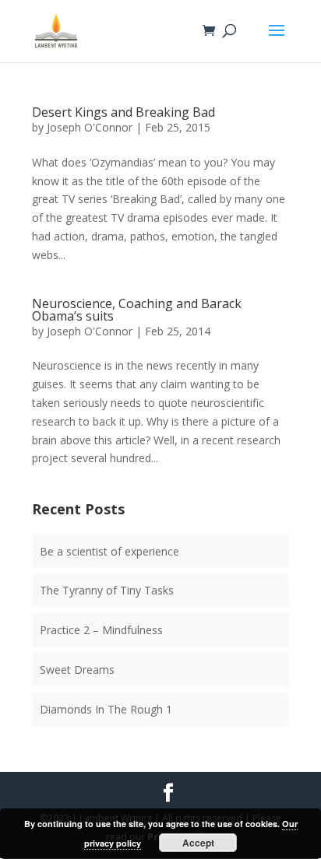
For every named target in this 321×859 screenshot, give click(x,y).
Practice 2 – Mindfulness (101, 629)
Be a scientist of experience (109, 551)
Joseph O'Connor (89, 127)
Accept (198, 843)
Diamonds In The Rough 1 (106, 709)
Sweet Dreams (77, 669)
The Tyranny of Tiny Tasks (107, 590)
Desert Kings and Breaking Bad (123, 112)
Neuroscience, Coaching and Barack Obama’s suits (137, 309)
